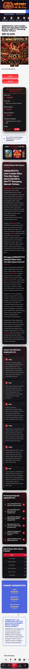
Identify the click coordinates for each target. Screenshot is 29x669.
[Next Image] (27, 50)
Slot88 (9, 280)
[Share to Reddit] (24, 660)
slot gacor (14, 223)
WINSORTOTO (7, 188)
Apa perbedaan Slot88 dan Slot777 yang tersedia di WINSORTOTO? (14, 518)
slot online (6, 332)
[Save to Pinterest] (20, 660)
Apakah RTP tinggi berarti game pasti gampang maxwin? (14, 533)
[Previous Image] (2, 50)
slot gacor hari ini (13, 273)
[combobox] (13, 11)
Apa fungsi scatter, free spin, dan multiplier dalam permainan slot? (14, 525)
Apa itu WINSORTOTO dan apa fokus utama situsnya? (14, 504)
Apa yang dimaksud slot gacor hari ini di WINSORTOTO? (13, 511)
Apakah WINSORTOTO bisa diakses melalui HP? (14, 539)
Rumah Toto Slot (15, 668)
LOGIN (10, 76)
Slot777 (12, 233)
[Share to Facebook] (11, 660)
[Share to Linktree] (15, 660)
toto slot (19, 330)
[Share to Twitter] (6, 660)
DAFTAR (10, 81)
